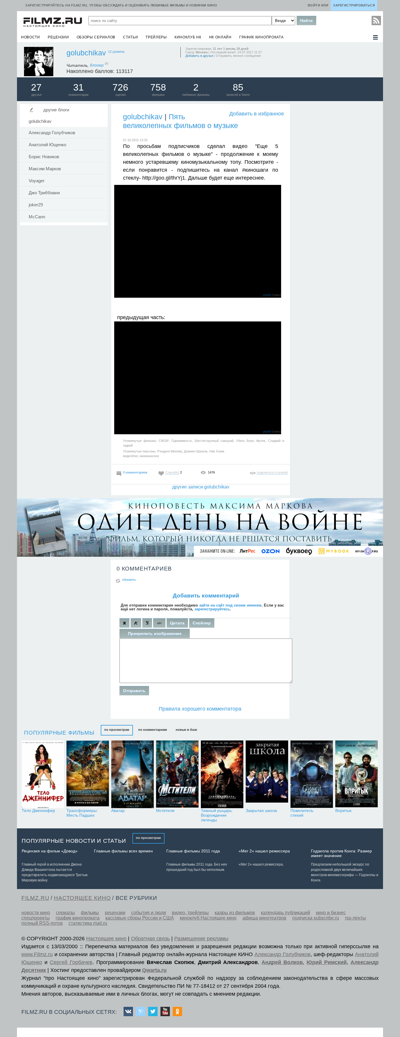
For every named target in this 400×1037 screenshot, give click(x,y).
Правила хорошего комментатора (200, 709)
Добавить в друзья (199, 55)
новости (30, 37)
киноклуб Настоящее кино (208, 917)
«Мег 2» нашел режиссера (264, 851)
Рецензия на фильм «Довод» (50, 851)
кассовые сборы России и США (139, 917)
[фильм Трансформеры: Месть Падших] (87, 774)
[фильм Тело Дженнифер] (43, 774)
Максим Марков (45, 168)
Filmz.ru (35, 898)
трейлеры (156, 37)
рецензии (58, 37)
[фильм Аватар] (132, 774)
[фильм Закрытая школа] (267, 774)
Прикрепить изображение (155, 633)
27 (36, 87)
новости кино (35, 912)
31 (78, 87)
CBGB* (164, 440)
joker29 (36, 204)
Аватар (118, 810)
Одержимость (181, 440)
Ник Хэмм (216, 451)
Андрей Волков (282, 962)
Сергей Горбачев (71, 962)
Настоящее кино (106, 938)
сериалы (65, 912)
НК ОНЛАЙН (220, 37)
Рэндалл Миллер (169, 451)
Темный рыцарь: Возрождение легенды (217, 815)
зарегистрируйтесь (212, 609)
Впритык (343, 810)
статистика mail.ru (88, 923)
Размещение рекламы (201, 938)
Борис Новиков (44, 156)
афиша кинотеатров (264, 917)
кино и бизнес (331, 912)
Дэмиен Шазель (196, 451)
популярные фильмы (59, 733)
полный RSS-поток (42, 923)
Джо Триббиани (44, 192)
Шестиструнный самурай (214, 440)
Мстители (165, 810)
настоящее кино (82, 898)
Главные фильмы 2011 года (193, 851)
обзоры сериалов (96, 37)
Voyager (37, 180)
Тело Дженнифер (38, 810)
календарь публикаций (285, 912)
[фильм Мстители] (177, 774)
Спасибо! (172, 472)
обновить (129, 579)
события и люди (148, 912)
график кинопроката (261, 37)
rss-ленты (355, 917)
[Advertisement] (336, 191)
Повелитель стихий (301, 813)
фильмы (90, 912)
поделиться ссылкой (272, 472)
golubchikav (86, 53)
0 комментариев (135, 472)
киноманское (149, 456)
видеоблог (130, 456)
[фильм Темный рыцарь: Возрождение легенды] (222, 774)
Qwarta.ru (154, 970)
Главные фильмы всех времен (123, 851)
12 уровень (116, 51)
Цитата (177, 623)
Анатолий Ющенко (47, 144)
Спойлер (202, 623)
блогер (99, 65)
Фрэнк (260, 440)
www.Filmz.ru (37, 954)
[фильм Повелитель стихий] (311, 774)
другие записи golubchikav (200, 486)
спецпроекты (35, 917)
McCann (37, 216)
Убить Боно (245, 440)
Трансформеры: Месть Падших (82, 813)
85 (238, 87)
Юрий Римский (327, 962)
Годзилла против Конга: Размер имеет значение (341, 853)
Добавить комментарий (206, 595)
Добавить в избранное (256, 114)
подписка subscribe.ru (315, 917)
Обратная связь (150, 938)
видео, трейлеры (190, 912)
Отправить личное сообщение (238, 55)
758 (158, 87)
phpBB (267, 295)
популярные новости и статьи (74, 841)
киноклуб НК (188, 37)
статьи (130, 37)
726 (120, 87)
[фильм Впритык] (356, 774)
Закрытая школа (261, 810)
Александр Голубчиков (52, 132)
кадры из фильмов (235, 912)
